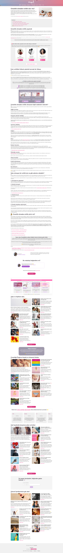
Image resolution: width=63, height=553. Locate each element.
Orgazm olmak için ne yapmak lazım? (45, 375)
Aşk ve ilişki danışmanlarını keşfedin (31, 353)
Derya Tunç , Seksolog (20, 16)
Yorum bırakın (31, 273)
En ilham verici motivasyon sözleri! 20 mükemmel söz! (25, 509)
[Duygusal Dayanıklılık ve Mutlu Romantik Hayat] (27, 284)
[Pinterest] (35, 549)
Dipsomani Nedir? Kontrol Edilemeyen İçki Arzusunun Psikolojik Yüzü (23, 525)
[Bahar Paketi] (18, 284)
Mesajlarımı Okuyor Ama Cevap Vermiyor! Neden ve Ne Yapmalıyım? (24, 534)
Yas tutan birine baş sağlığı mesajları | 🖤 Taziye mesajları (46, 494)
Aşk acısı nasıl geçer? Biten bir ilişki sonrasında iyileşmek (24, 466)
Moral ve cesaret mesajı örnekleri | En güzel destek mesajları (46, 502)
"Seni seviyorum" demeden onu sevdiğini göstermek (24, 322)
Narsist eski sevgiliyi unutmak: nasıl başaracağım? (46, 458)
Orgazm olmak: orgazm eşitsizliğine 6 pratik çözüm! (19, 231)
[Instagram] (32, 549)
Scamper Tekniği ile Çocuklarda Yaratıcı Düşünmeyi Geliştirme (46, 525)
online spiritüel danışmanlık (23, 409)
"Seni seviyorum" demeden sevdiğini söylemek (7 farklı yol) (20, 122)
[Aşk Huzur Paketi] (45, 284)
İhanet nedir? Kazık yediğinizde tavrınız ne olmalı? (24, 450)
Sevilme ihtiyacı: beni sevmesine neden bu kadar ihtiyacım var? (46, 307)
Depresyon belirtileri (13, 153)
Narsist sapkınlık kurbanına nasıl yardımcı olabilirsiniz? (46, 443)
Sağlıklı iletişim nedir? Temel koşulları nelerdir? (18, 150)
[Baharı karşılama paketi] (36, 284)
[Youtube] (34, 549)
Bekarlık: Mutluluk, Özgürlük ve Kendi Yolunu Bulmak (19, 307)
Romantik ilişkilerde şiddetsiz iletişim (42, 187)
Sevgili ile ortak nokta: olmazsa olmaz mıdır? (46, 322)
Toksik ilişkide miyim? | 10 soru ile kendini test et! (25, 443)
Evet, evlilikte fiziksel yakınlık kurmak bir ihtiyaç (19, 22)
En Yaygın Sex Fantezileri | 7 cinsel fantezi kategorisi (19, 229)
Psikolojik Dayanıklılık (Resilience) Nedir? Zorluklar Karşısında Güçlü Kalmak (46, 517)
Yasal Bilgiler (31, 547)
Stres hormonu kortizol (26, 139)
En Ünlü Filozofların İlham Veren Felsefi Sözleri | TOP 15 (46, 509)
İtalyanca (39, 550)
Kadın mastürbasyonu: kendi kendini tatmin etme (45, 367)
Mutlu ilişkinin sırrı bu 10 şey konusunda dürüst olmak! (45, 450)
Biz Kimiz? (35, 545)
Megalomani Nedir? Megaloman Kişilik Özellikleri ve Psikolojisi (19, 502)
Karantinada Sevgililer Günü (24, 336)
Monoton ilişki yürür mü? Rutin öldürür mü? (24, 399)
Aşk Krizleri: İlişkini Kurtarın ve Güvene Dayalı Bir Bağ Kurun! (21, 435)
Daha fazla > (30, 344)
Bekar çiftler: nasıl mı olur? (23, 329)
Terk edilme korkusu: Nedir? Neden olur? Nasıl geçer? (24, 314)
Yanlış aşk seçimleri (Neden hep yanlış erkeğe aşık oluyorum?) (46, 314)
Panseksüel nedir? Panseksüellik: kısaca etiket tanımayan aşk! (46, 360)
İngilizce (31, 550)
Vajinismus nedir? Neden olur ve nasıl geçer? (18, 233)
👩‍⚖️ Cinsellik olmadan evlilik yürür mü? (18, 25)
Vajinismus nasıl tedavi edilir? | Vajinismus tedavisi (46, 391)
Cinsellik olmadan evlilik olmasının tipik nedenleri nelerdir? (21, 23)
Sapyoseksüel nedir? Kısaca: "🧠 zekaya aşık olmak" (46, 384)
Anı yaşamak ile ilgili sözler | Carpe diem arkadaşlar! (25, 517)
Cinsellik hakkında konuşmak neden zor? (24, 384)
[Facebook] (31, 549)
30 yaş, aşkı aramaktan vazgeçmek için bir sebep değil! (25, 391)
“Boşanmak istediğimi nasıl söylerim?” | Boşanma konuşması (46, 428)
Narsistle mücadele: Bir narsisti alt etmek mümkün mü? (46, 435)
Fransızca (35, 550)
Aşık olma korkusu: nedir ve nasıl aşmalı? (46, 330)
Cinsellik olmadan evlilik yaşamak (17, 21)
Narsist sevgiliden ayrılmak (24, 457)
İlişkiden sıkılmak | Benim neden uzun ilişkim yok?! (46, 299)
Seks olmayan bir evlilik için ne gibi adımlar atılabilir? (20, 24)
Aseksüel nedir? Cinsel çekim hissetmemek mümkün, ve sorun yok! (24, 375)
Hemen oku (12, 312)
